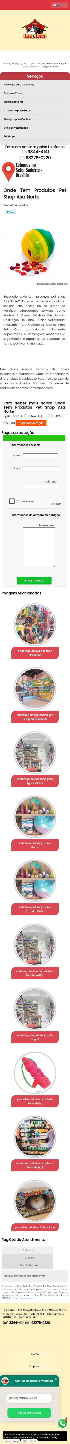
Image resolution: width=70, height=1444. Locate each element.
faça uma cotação (30, 423)
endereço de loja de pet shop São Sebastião (35, 973)
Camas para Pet (13, 101)
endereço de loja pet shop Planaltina (35, 653)
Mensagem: (47, 525)
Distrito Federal (29, 1265)
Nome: (18, 455)
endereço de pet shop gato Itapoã (35, 1037)
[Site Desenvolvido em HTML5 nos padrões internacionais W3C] (29, 1440)
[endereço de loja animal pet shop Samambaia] (35, 687)
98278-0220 (38, 158)
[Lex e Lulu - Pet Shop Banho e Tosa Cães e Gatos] (35, 21)
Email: (18, 468)
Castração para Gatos (17, 110)
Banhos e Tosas (13, 93)
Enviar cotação (34, 580)
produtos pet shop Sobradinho (35, 1227)
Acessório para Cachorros (19, 84)
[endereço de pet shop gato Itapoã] (35, 1007)
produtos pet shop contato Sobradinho (35, 1101)
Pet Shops (9, 136)
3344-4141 (38, 152)
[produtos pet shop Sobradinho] (35, 1199)
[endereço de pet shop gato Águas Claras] (35, 751)
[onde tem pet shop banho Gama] (35, 815)
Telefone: (51, 481)
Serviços (35, 76)
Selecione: (29, 1250)
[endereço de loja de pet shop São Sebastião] (35, 943)
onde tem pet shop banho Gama (35, 845)
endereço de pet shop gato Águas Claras (35, 781)
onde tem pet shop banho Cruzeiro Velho (35, 909)
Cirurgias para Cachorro (18, 119)
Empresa (35, 1366)
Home (35, 1354)
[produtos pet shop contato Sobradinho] (35, 1071)
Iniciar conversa (29, 1413)
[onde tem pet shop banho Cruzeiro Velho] (35, 879)
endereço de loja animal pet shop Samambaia (35, 717)
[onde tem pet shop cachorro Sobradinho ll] (35, 1135)
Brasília (29, 1257)
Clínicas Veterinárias (16, 127)
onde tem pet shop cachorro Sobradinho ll (35, 1165)
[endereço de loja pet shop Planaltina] (35, 623)
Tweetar (10, 212)
